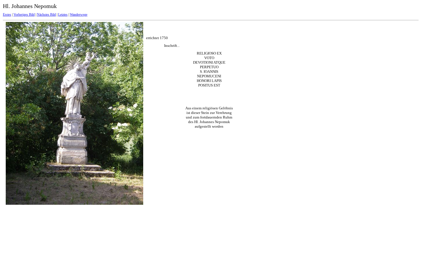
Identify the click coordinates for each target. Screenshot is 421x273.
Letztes (63, 15)
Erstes (7, 15)
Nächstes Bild (46, 15)
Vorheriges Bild (24, 15)
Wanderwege (78, 15)
